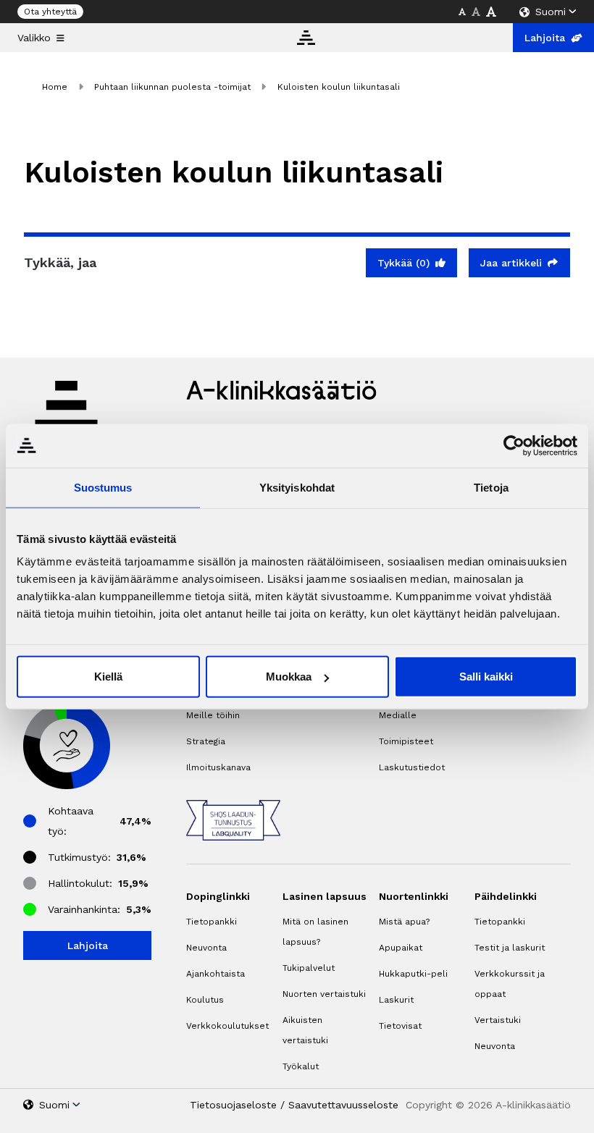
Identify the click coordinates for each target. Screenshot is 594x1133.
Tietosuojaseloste (233, 1105)
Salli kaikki (486, 676)
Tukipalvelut (309, 968)
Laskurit (396, 1000)
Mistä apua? (404, 922)
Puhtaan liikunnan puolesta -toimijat (172, 87)
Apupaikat (400, 948)
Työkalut (301, 1066)
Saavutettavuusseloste (343, 1105)
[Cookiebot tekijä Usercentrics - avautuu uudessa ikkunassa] (514, 445)
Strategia (205, 741)
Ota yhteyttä (50, 12)
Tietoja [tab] (491, 487)
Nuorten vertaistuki (324, 994)
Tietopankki (211, 922)
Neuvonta (206, 948)
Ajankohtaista (215, 974)
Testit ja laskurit (509, 948)
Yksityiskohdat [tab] (297, 487)
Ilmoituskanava (218, 767)
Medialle (398, 715)
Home (54, 87)
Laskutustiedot (412, 767)
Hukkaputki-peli (413, 974)
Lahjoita (544, 37)
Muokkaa (288, 676)
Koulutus (205, 1000)
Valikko (34, 37)
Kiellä (108, 676)
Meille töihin (213, 715)
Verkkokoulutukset (227, 1026)
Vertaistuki (497, 1020)
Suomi (550, 11)
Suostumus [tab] (103, 487)
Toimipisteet (406, 741)
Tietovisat (400, 1026)
